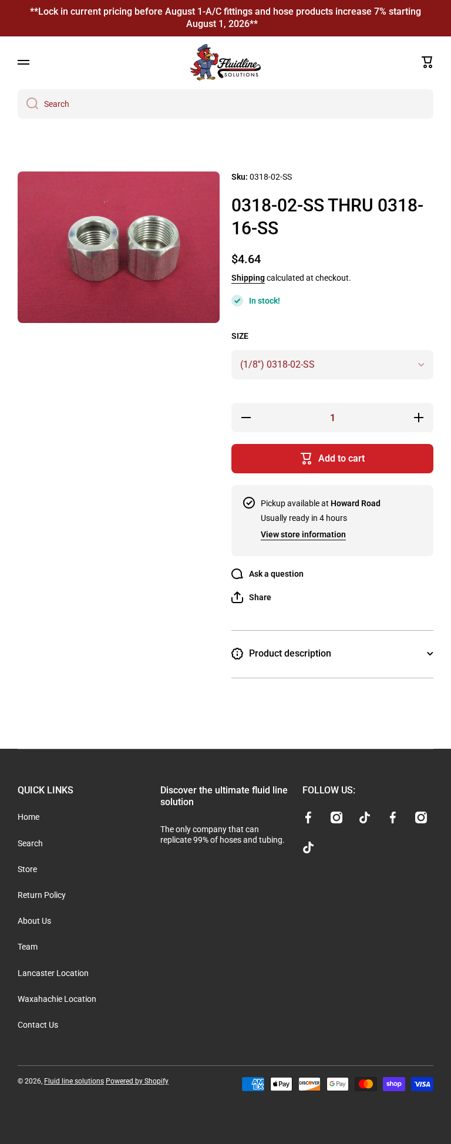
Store (27, 869)
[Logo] (225, 62)
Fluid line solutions (74, 1081)
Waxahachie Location (57, 999)
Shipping (248, 277)
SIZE (239, 336)
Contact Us (38, 1024)
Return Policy (42, 895)
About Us (34, 921)
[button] (427, 62)
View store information (303, 534)
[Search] (28, 104)
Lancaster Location (53, 973)
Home (28, 817)
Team (28, 946)
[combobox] (225, 104)
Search (30, 843)
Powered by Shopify (137, 1081)
